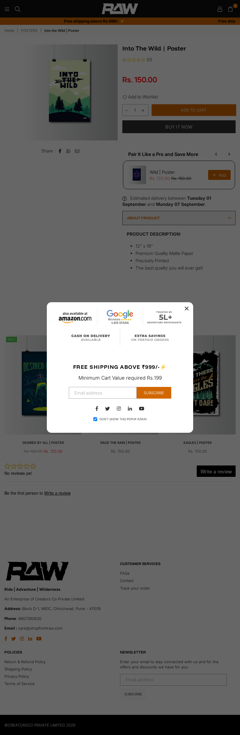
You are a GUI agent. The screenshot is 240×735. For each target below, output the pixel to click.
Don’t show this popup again (123, 419)
